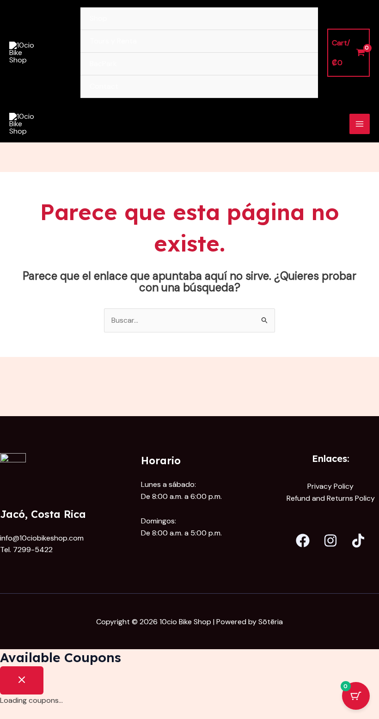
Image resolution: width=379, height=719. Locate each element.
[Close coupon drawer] (21, 680)
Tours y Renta (113, 41)
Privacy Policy (330, 486)
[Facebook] (303, 540)
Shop (98, 18)
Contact (104, 86)
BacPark (103, 63)
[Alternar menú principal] (359, 124)
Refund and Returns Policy (331, 498)
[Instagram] (330, 540)
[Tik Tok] (358, 540)
